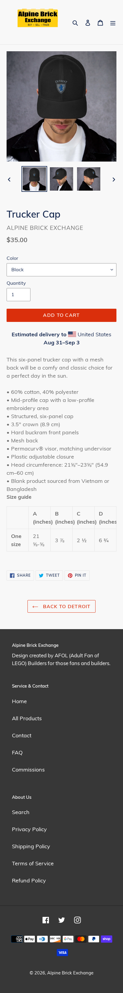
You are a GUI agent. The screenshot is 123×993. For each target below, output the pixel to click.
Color (12, 258)
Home (19, 701)
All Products (27, 718)
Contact (21, 735)
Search (21, 812)
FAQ (17, 752)
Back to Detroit (65, 606)
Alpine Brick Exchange (70, 973)
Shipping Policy (31, 846)
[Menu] (113, 22)
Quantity (16, 283)
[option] (34, 179)
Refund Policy (29, 880)
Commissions (28, 769)
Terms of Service (33, 863)
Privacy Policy (29, 829)
